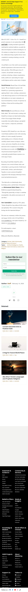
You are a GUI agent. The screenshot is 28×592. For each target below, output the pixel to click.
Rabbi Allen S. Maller (8, 331)
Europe (17, 540)
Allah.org (4, 556)
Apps (16, 503)
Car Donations (5, 579)
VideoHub (17, 520)
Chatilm (21, 245)
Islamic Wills (5, 583)
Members (17, 491)
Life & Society (5, 534)
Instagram (18, 579)
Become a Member (19, 489)
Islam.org (4, 558)
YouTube (19, 581)
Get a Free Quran (19, 483)
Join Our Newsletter (20, 485)
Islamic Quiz (18, 516)
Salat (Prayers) (5, 509)
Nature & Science (11, 243)
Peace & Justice (18, 534)
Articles (9, 241)
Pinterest (18, 585)
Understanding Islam (7, 491)
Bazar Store (5, 577)
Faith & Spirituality (17, 241)
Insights (17, 510)
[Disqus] (14, 444)
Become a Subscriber (20, 487)
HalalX (3, 563)
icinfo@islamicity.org (7, 231)
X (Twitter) (17, 577)
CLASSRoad (5, 567)
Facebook (18, 575)
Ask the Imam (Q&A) (20, 479)
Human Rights (18, 532)
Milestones (17, 562)
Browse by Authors (6, 538)
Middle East (18, 549)
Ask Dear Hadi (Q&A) (20, 477)
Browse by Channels (7, 548)
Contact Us (17, 560)
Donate (4, 575)
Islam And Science (12, 247)
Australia (17, 542)
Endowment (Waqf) (6, 581)
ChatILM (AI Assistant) (20, 475)
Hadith (4, 483)
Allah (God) (5, 477)
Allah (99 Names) (6, 501)
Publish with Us (19, 567)
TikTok (17, 583)
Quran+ (4, 481)
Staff (9, 283)
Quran (3, 479)
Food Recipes (18, 507)
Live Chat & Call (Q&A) (20, 481)
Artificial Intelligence (12, 245)
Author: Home (6, 286)
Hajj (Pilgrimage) (6, 516)
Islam (3, 475)
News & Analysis (19, 536)
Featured (3, 243)
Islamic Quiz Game (19, 518)
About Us (17, 558)
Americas (17, 538)
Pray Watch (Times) (6, 485)
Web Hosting (5, 587)
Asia (16, 544)
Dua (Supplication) (6, 489)
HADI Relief (5, 561)
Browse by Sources (6, 546)
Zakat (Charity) (5, 512)
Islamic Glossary (19, 514)
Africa (16, 546)
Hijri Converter (5, 487)
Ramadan (4, 514)
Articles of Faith (6, 503)
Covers (16, 505)
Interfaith (4, 247)
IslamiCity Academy (7, 565)
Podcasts (17, 522)
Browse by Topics (6, 544)
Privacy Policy (18, 564)
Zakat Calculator (6, 493)
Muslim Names (18, 512)
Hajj (15, 355)
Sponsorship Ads (6, 585)
